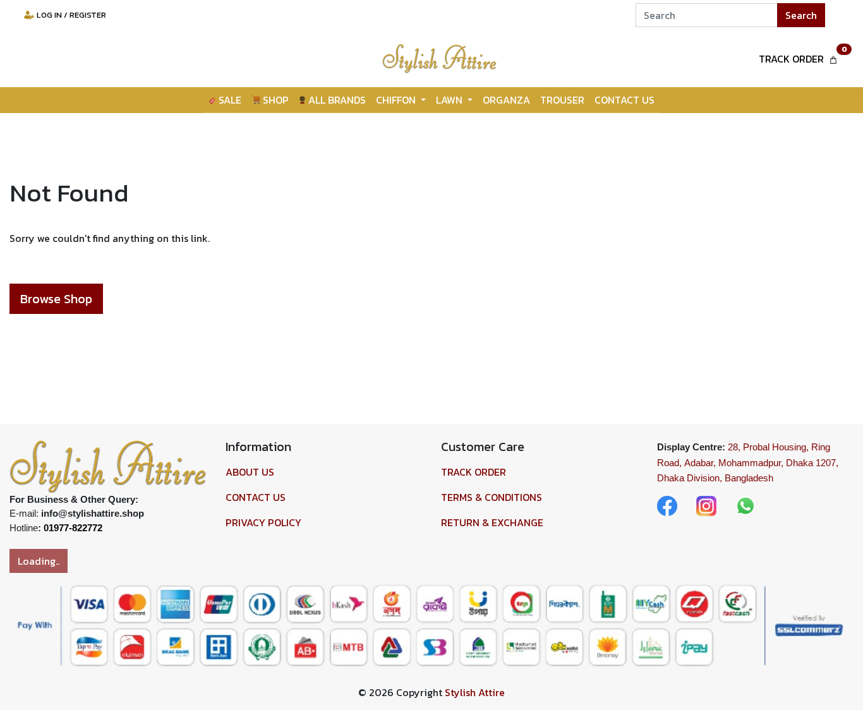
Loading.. (38, 561)
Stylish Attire (475, 692)
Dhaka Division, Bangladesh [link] (715, 477)
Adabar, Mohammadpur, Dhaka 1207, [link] (761, 462)
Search (801, 15)
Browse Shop (56, 298)
